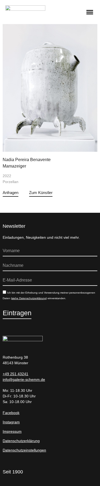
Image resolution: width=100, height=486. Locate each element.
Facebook (11, 413)
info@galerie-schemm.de (24, 379)
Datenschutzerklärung (21, 441)
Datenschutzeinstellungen (24, 450)
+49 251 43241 (15, 374)
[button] (90, 12)
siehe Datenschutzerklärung (29, 298)
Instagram (11, 422)
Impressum (12, 431)
